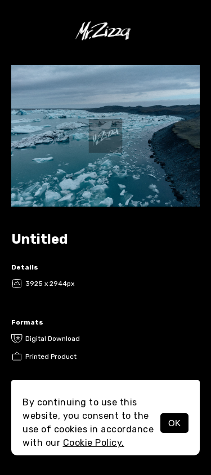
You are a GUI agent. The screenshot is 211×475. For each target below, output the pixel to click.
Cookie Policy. (93, 442)
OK (174, 423)
